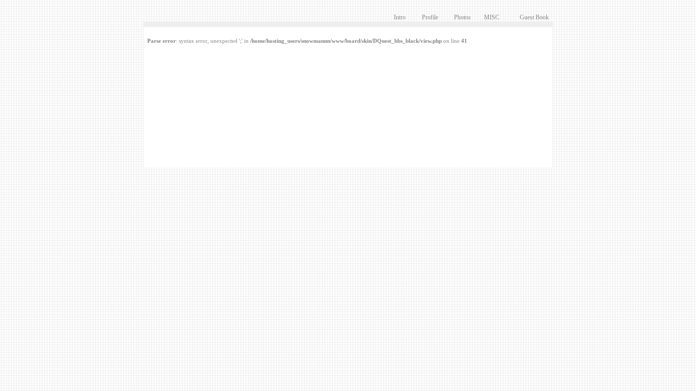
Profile (430, 17)
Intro (400, 17)
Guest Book (534, 17)
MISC (491, 17)
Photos (462, 17)
